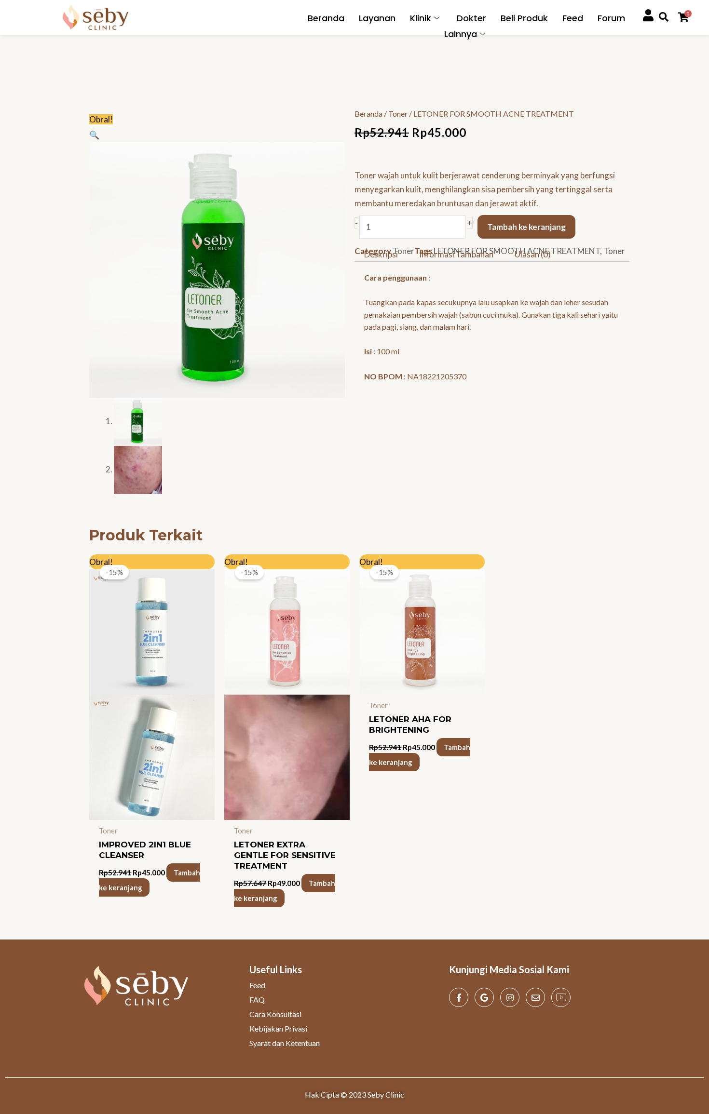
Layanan (377, 18)
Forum (611, 18)
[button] (94, 135)
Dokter (471, 18)
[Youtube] (561, 997)
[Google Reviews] (484, 997)
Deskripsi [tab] (381, 254)
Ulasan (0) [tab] (533, 254)
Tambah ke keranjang (526, 227)
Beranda (326, 18)
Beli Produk (524, 18)
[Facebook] (458, 997)
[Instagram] (509, 997)
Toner (398, 113)
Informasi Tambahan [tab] (456, 254)
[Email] (535, 997)
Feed (572, 18)
